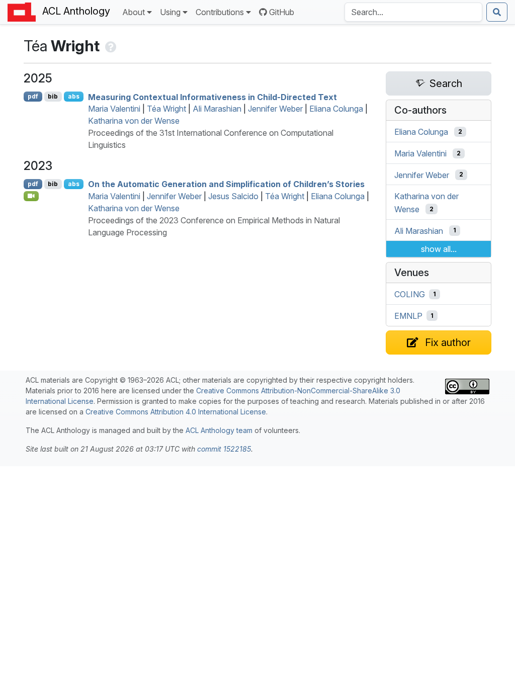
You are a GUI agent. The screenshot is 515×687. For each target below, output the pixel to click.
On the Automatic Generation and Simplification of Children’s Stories (226, 184)
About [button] (133, 12)
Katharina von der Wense (134, 121)
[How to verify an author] (110, 46)
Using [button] (170, 12)
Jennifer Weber (275, 109)
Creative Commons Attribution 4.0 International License (175, 411)
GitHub (281, 12)
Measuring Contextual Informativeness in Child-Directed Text (212, 97)
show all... (439, 249)
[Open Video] (31, 196)
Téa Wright (166, 109)
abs (73, 96)
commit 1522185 (224, 449)
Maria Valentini (114, 109)
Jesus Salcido (233, 196)
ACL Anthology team (219, 430)
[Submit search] (496, 12)
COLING (409, 294)
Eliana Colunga (336, 109)
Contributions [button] (220, 12)
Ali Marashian (217, 109)
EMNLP (408, 316)
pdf (33, 96)
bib (53, 96)
